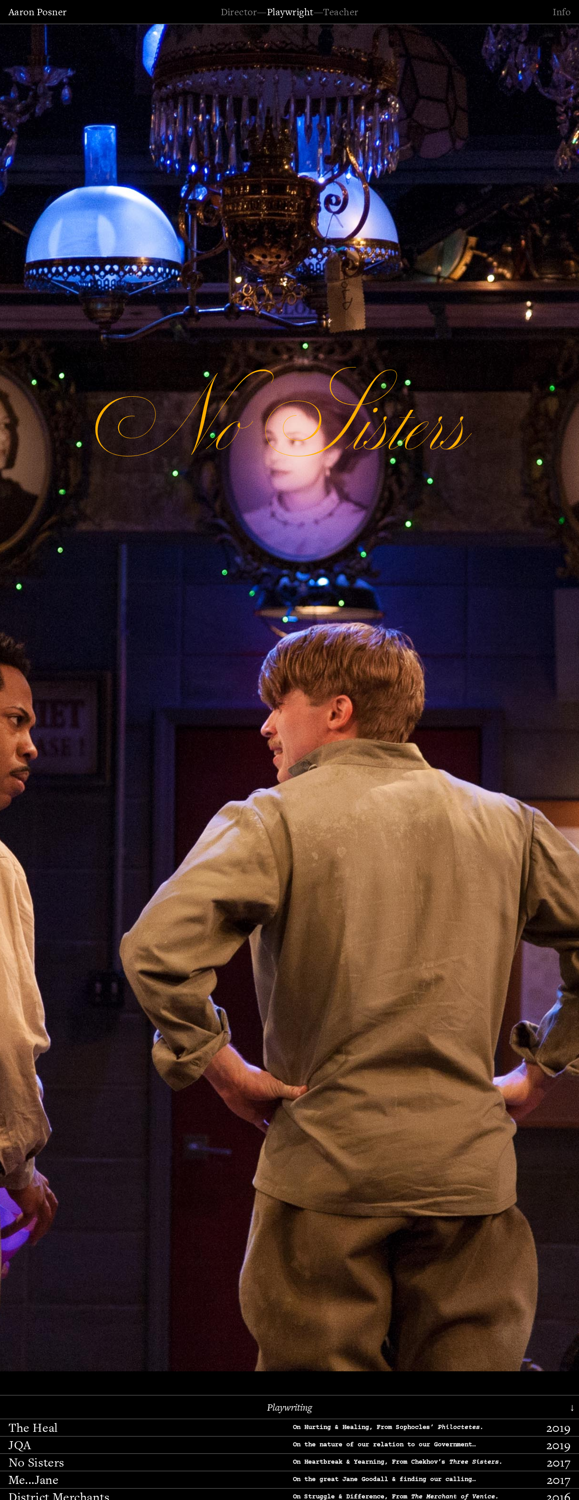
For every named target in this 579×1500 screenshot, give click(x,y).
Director (239, 12)
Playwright (290, 12)
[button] (32, 696)
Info (562, 12)
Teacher (340, 12)
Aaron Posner (37, 12)
